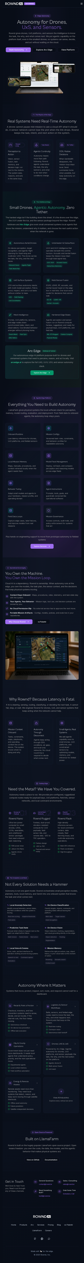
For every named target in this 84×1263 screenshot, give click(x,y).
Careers (48, 1230)
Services (40, 1225)
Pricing (50, 1225)
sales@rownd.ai (68, 1184)
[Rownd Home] (42, 1216)
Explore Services (40, 546)
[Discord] (49, 1238)
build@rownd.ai (44, 1196)
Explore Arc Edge (44, 50)
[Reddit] (42, 1238)
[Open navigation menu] (81, 3)
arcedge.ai (16, 362)
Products (23, 1225)
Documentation (51, 1160)
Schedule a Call (68, 1194)
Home (13, 1225)
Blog (59, 1225)
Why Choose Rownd (17, 622)
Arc (32, 1225)
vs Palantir (42, 622)
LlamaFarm (37, 1230)
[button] (23, 1018)
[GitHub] (35, 1238)
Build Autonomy (16, 50)
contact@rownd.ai (45, 1184)
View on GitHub (33, 1160)
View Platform (68, 50)
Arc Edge (24, 224)
